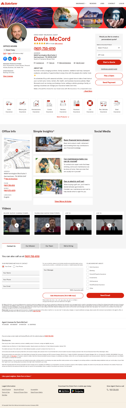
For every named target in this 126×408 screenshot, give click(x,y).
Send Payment (109, 82)
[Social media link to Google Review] (19, 59)
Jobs (102, 3)
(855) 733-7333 (36, 311)
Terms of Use (6, 392)
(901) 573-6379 (9, 190)
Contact (111, 3)
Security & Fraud (19, 389)
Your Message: (48, 270)
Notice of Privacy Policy (21, 392)
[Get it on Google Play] (77, 391)
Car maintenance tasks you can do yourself (76, 160)
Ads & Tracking (6, 389)
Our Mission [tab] (30, 246)
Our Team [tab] (49, 246)
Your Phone (19, 266)
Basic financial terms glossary (76, 140)
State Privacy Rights (37, 392)
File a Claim (109, 76)
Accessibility (34, 389)
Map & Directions (11, 179)
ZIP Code (101, 55)
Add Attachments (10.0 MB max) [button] (63, 296)
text (9, 53)
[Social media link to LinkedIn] (10, 59)
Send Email (105, 295)
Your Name (7, 273)
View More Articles (63, 201)
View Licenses (8, 76)
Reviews (93, 3)
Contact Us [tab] (11, 246)
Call (4, 53)
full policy (13, 356)
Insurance (80, 3)
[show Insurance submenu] (85, 3)
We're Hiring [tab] (68, 246)
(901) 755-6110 (45, 48)
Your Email (8, 266)
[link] (9, 4)
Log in (121, 3)
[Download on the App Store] (64, 391)
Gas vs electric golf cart (74, 181)
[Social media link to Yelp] (15, 59)
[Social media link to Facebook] (5, 59)
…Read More (88, 91)
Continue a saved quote (109, 69)
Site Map (4, 395)
